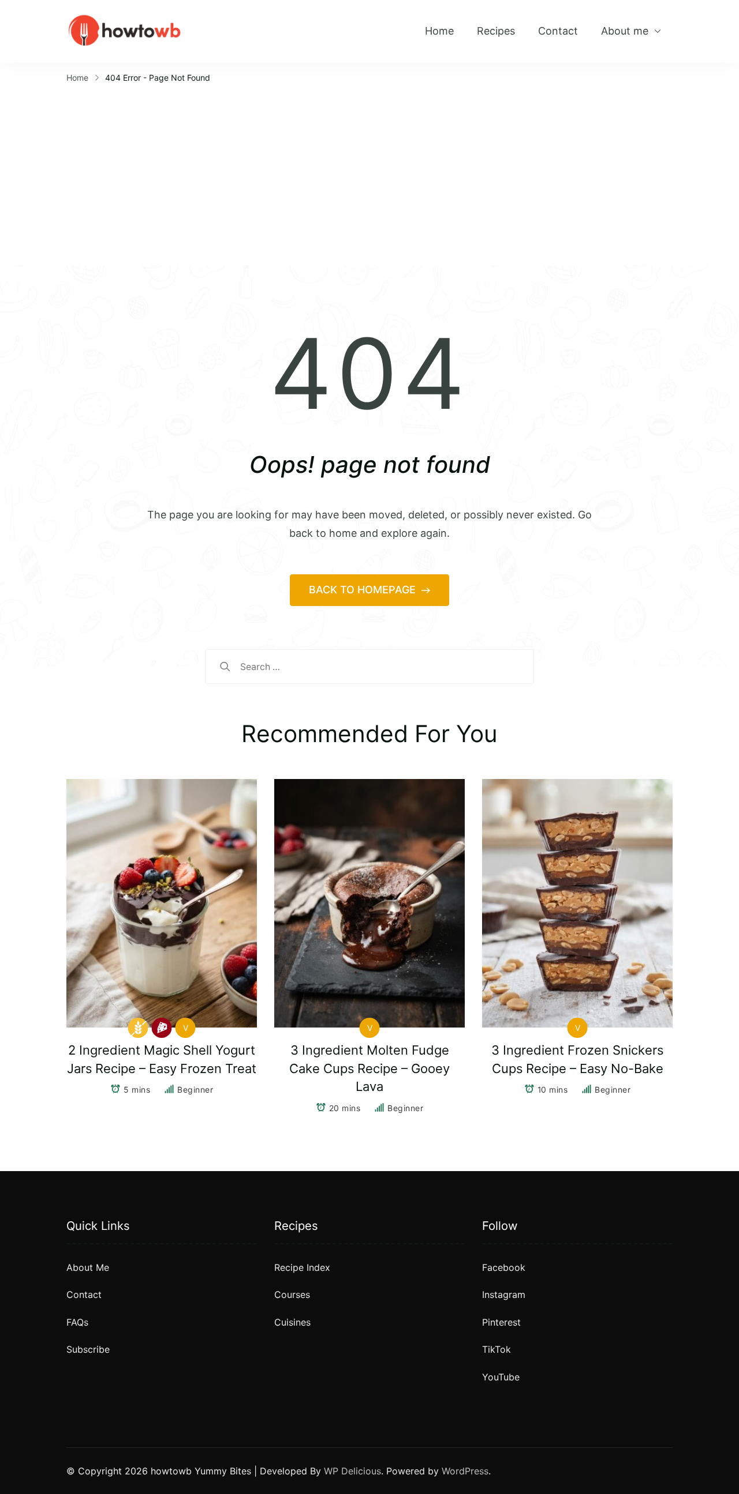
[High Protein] (162, 1028)
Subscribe (88, 1349)
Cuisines (292, 1322)
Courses (292, 1294)
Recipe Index (302, 1267)
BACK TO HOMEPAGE (364, 590)
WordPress (465, 1471)
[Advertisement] (369, 173)
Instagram (503, 1294)
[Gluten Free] (138, 1028)
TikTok (496, 1349)
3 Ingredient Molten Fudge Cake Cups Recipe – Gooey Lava (369, 1068)
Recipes (496, 31)
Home (439, 31)
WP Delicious (352, 1471)
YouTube (501, 1377)
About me (624, 31)
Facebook (503, 1267)
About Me (87, 1267)
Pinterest (501, 1322)
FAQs (77, 1322)
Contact (558, 31)
